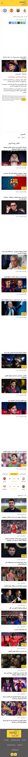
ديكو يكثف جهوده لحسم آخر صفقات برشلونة (14, 517)
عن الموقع (20, 744)
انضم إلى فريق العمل (15, 740)
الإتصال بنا (6, 740)
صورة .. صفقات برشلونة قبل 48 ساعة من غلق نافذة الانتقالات (14, 174)
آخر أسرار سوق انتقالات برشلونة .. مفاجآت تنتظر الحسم (15, 198)
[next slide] (2, 10)
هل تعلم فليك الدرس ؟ (20, 629)
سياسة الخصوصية (11, 744)
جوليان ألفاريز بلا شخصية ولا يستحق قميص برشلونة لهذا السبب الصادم (14, 721)
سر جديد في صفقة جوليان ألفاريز (17, 651)
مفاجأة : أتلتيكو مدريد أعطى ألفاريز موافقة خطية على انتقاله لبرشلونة (15, 148)
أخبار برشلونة (16, 16)
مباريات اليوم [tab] (14, 474)
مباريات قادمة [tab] (5, 474)
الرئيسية (25, 16)
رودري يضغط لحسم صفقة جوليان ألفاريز (15, 586)
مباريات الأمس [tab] (23, 474)
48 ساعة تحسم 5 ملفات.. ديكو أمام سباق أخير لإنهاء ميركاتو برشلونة (15, 673)
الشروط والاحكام (14, 749)
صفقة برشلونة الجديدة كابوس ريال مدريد (15, 352)
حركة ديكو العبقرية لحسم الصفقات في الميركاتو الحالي (15, 563)
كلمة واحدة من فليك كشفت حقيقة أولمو (15, 277)
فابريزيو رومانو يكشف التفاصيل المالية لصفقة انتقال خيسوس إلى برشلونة (15, 539)
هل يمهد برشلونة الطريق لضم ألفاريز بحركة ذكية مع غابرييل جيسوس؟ (14, 697)
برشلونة (23, 137)
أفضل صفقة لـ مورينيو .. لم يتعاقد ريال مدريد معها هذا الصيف (14, 252)
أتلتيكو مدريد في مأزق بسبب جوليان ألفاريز (14, 451)
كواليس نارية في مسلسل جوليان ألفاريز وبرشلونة (15, 376)
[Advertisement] (14, 40)
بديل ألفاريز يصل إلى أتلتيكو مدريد (17, 400)
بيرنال (19, 137)
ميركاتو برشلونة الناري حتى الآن (17, 608)
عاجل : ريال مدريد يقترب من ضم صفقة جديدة (14, 299)
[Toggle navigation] (2, 3)
